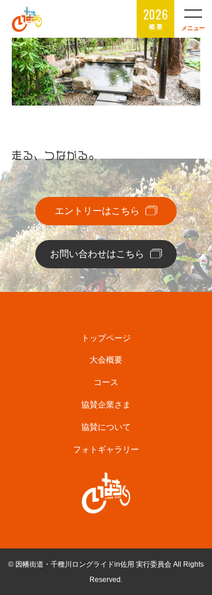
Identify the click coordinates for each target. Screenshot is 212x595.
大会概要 (106, 359)
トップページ (106, 338)
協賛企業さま (106, 404)
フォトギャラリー (106, 449)
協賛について (106, 427)
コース (106, 382)
